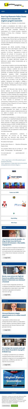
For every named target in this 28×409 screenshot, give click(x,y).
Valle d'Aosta (22, 23)
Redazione (14, 23)
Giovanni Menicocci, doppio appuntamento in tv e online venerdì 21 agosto (14, 315)
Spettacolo (5, 300)
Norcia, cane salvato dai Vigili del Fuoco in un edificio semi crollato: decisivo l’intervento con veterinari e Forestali (13, 279)
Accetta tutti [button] (14, 405)
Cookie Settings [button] (6, 405)
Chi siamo (14, 393)
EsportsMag (14, 218)
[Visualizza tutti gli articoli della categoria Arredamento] (24, 336)
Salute (4, 227)
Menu (3, 11)
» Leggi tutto (6, 257)
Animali (4, 263)
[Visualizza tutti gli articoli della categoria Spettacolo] (24, 301)
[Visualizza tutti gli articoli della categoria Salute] (24, 227)
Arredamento (6, 336)
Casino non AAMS (14, 192)
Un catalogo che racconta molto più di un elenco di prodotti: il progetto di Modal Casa (13, 350)
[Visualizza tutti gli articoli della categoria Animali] (24, 264)
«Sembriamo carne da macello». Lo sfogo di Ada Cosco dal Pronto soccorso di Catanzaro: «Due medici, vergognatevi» (13, 242)
